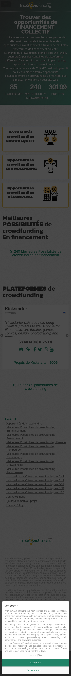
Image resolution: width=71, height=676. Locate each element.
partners (22, 611)
